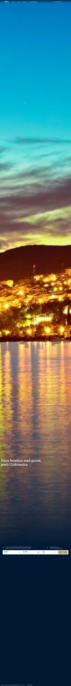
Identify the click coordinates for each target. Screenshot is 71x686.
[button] (65, 1)
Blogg (18, 1)
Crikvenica (6, 552)
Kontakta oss (25, 1)
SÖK (63, 552)
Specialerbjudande (34, 1)
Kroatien (14, 1)
